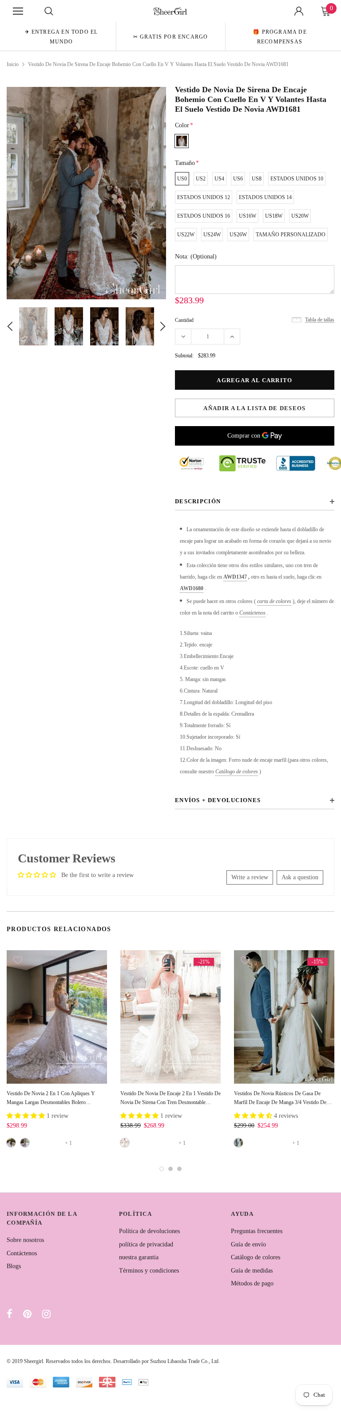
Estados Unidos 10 (296, 179)
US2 (201, 179)
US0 (182, 179)
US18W (273, 216)
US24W (212, 234)
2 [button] (170, 1169)
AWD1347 (235, 577)
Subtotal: (184, 356)
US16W (247, 216)
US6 (238, 179)
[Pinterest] (27, 1314)
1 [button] (161, 1169)
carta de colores (274, 601)
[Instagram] (46, 1314)
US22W (185, 234)
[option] (61, 36)
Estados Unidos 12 (203, 197)
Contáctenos (252, 613)
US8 (257, 179)
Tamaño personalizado (290, 234)
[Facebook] (9, 1314)
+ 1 (68, 1143)
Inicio (13, 64)
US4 (219, 179)
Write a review (249, 877)
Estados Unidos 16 (203, 216)
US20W (300, 216)
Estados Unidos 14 (265, 197)
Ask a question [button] (300, 877)
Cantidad (184, 320)
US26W (238, 234)
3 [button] (179, 1169)
